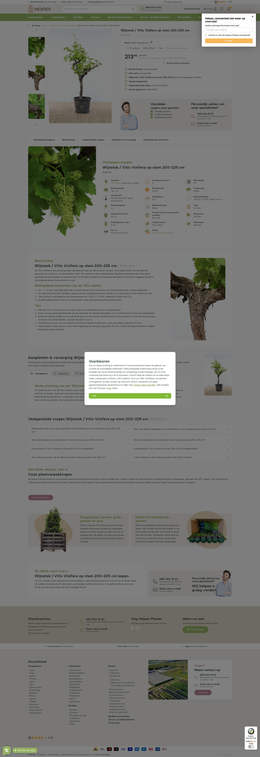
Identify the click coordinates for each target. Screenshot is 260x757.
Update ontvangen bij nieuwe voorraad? (222, 26)
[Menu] (255, 728)
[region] (130, 378)
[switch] (251, 746)
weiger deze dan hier (145, 385)
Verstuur (229, 41)
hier (110, 388)
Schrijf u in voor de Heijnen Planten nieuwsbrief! (229, 35)
